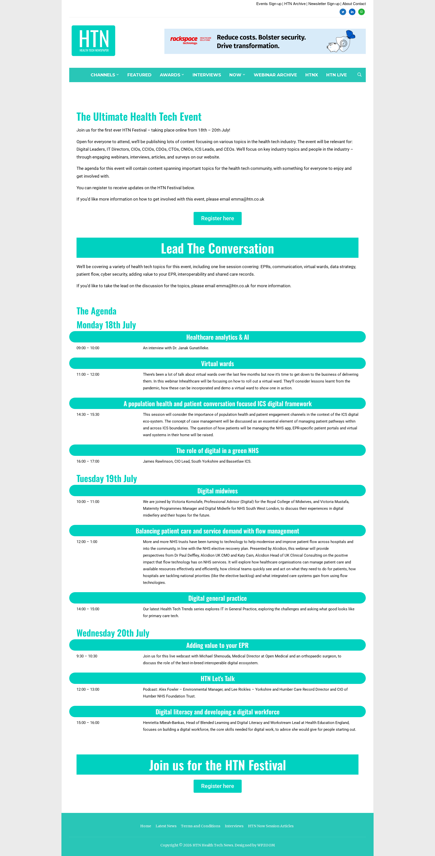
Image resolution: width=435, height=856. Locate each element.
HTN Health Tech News (213, 845)
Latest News (166, 826)
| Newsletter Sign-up (323, 3)
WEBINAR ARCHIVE (275, 74)
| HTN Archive (294, 3)
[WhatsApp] (361, 11)
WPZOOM (266, 845)
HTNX (311, 74)
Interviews (207, 74)
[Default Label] (352, 11)
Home (145, 826)
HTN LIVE (336, 74)
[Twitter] (343, 11)
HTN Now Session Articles (271, 826)
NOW (235, 74)
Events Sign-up (268, 3)
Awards (170, 74)
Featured (139, 74)
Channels (103, 74)
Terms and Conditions (200, 826)
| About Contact (353, 3)
